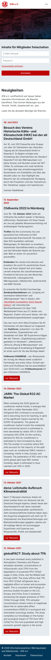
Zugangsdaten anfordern (12, 66)
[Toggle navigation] (46, 4)
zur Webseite (11, 378)
